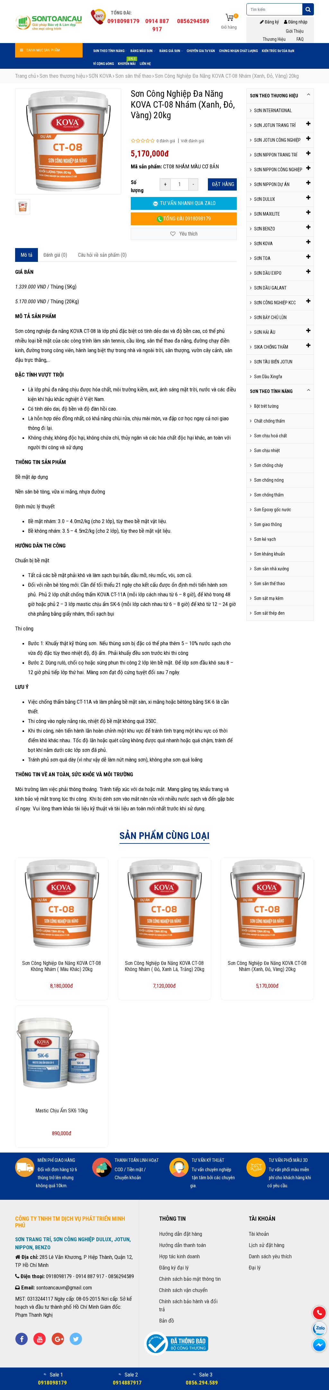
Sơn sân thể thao (133, 76)
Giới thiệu (295, 31)
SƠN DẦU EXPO (267, 273)
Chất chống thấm (269, 420)
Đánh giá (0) (55, 255)
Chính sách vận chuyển (183, 1290)
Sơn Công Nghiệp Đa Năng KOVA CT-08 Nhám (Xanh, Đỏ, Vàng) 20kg (227, 76)
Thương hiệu (274, 39)
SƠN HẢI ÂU (264, 332)
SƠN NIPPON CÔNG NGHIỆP (278, 169)
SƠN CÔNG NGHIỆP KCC (275, 302)
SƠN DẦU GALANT (270, 287)
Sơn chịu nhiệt (267, 450)
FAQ (300, 39)
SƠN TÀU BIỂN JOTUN (273, 361)
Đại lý (255, 1267)
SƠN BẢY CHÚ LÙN (270, 317)
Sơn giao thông (268, 524)
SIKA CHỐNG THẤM (271, 347)
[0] (230, 17)
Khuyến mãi (127, 62)
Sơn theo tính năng (109, 51)
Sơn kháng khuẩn (269, 554)
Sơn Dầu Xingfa (268, 376)
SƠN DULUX (264, 199)
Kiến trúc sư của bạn (278, 51)
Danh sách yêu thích (270, 1256)
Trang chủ (25, 76)
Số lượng (137, 186)
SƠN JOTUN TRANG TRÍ (275, 125)
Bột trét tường (266, 406)
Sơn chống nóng (269, 480)
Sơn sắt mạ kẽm (268, 598)
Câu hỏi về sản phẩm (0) (102, 255)
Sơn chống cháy (268, 465)
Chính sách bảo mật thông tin (190, 1279)
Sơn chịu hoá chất (270, 435)
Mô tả (26, 255)
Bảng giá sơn (170, 51)
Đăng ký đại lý (174, 1267)
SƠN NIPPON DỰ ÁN (271, 184)
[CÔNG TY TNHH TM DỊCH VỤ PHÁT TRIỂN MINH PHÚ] (49, 22)
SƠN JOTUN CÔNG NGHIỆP (277, 140)
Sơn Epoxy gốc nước (272, 509)
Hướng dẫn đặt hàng (180, 1234)
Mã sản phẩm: (146, 166)
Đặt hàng (223, 184)
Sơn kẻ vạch (265, 539)
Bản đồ (166, 1320)
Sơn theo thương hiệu (62, 76)
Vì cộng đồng (103, 64)
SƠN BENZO (264, 228)
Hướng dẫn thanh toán (182, 1245)
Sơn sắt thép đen (269, 613)
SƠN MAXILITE (267, 214)
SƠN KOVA (100, 76)
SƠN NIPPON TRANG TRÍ (275, 154)
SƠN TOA (262, 258)
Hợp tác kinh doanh (179, 1256)
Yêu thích (188, 234)
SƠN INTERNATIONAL (273, 110)
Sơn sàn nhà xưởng (271, 568)
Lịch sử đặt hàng (266, 1245)
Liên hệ (145, 64)
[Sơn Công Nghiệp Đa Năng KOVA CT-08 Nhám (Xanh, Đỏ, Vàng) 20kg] (22, 206)
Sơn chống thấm (269, 494)
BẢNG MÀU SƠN (141, 51)
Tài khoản (259, 1234)
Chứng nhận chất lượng (238, 51)
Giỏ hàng (229, 27)
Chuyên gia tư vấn (201, 51)
